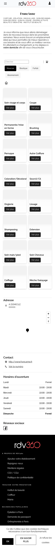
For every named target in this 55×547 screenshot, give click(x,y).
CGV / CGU (13, 473)
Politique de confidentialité (20, 477)
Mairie (10, 499)
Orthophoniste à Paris (18, 521)
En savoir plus (26, 540)
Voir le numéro (16, 366)
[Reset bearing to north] (48, 321)
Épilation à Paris (15, 512)
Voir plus (10, 108)
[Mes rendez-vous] (47, 62)
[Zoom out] (48, 318)
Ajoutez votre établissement (21, 458)
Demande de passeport (19, 517)
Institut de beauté (16, 490)
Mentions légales (15, 468)
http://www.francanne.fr (20, 361)
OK (7, 541)
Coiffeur (11, 495)
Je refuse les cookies (45, 540)
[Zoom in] (48, 314)
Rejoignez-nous (15, 463)
